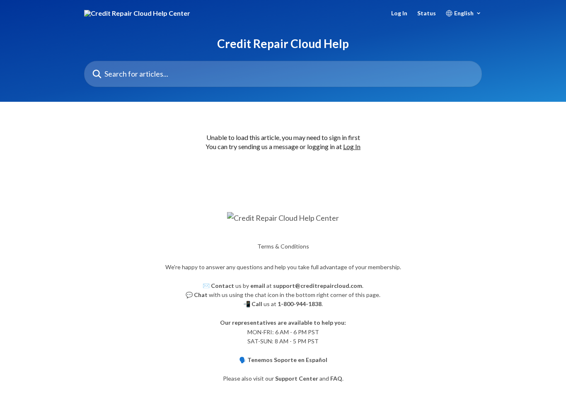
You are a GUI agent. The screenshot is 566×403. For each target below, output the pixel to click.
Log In (399, 13)
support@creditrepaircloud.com (317, 285)
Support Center (296, 378)
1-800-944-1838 (300, 303)
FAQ (336, 378)
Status (426, 13)
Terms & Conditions (283, 246)
